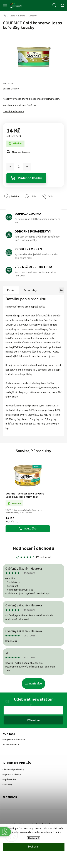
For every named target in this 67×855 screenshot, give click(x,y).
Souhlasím (33, 847)
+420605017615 (11, 744)
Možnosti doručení (21, 152)
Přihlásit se (33, 720)
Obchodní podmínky (13, 769)
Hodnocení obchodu (33, 548)
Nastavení (33, 838)
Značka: (11, 88)
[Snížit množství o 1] (10, 167)
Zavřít (56, 207)
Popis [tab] (10, 290)
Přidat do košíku (30, 178)
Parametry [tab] (30, 290)
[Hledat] (54, 5)
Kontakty (8, 784)
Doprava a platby (12, 774)
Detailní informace (13, 111)
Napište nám (9, 779)
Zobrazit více (33, 684)
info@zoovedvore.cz (14, 739)
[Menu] (5, 5)
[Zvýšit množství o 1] (27, 167)
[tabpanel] (27, 497)
